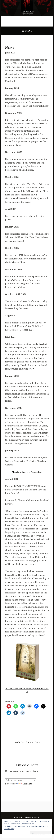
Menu (28, 30)
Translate (27, 783)
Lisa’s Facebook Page (27, 742)
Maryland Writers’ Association (27, 471)
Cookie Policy (9, 829)
